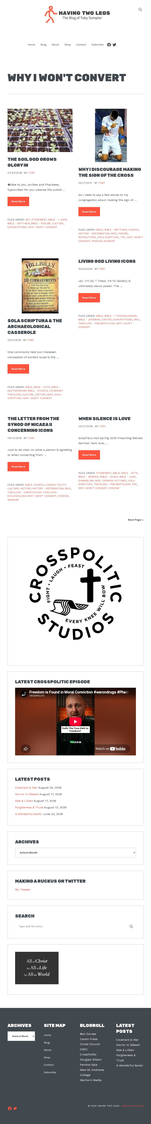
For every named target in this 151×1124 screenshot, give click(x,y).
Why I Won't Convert (42, 227)
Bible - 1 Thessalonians (121, 316)
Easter (107, 319)
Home (47, 1035)
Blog (47, 1042)
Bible (99, 229)
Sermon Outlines (115, 480)
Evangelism (86, 480)
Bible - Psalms (41, 223)
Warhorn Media (90, 1080)
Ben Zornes (88, 1034)
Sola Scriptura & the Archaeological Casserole (35, 326)
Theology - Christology (24, 492)
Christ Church (90, 1044)
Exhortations (17, 227)
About (47, 1049)
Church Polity (56, 484)
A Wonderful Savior (28, 814)
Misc (114, 233)
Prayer (123, 233)
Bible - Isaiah (109, 476)
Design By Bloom (132, 1106)
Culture (58, 223)
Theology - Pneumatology (96, 323)
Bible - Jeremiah (89, 319)
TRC (122, 237)
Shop (47, 1057)
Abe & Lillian (24, 801)
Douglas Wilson (91, 1059)
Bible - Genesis (88, 476)
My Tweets (22, 889)
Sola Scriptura (108, 237)
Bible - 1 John (57, 219)
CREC (84, 1049)
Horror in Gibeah (27, 794)
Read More (18, 201)
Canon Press (89, 1039)
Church (133, 229)
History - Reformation (94, 233)
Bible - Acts (42, 387)
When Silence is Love (104, 418)
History (40, 394)
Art (27, 219)
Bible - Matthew (19, 223)
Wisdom (97, 241)
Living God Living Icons (107, 261)
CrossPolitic (88, 1054)
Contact (49, 1064)
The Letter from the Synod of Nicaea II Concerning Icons (33, 424)
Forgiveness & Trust (29, 807)
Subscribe (50, 1072)
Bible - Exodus (38, 390)
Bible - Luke (128, 476)
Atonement (39, 219)
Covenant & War (26, 787)
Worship (109, 241)
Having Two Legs (75, 14)
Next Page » (135, 519)
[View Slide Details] (75, 593)
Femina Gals (88, 1064)
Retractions (87, 237)
